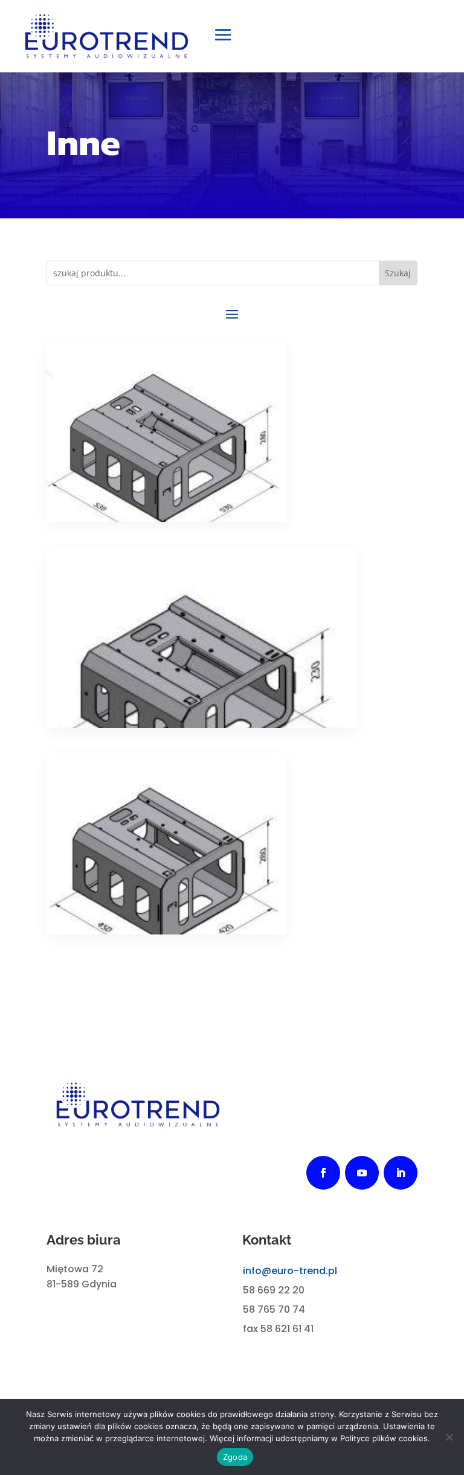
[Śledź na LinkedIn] (400, 1173)
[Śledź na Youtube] (362, 1173)
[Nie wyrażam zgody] (449, 1437)
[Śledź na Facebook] (323, 1173)
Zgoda (235, 1457)
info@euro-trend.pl (290, 1271)
